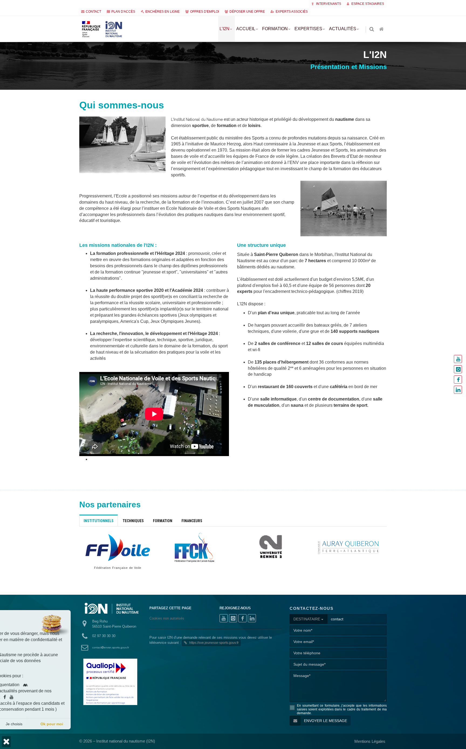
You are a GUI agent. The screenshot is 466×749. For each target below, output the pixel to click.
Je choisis (60, 724)
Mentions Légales (369, 741)
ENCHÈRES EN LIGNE (162, 11)
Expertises (308, 28)
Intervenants (328, 4)
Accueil (245, 28)
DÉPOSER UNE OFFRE (247, 11)
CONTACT (93, 11)
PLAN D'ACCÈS (123, 11)
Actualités (342, 28)
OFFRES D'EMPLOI (204, 11)
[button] (6, 741)
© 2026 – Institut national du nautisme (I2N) (117, 741)
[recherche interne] (372, 29)
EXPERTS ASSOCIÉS (292, 11)
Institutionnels (99, 521)
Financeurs (191, 521)
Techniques (133, 521)
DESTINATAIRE (307, 619)
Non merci (22, 724)
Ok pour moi (97, 724)
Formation (275, 28)
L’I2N (224, 28)
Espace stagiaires (367, 4)
